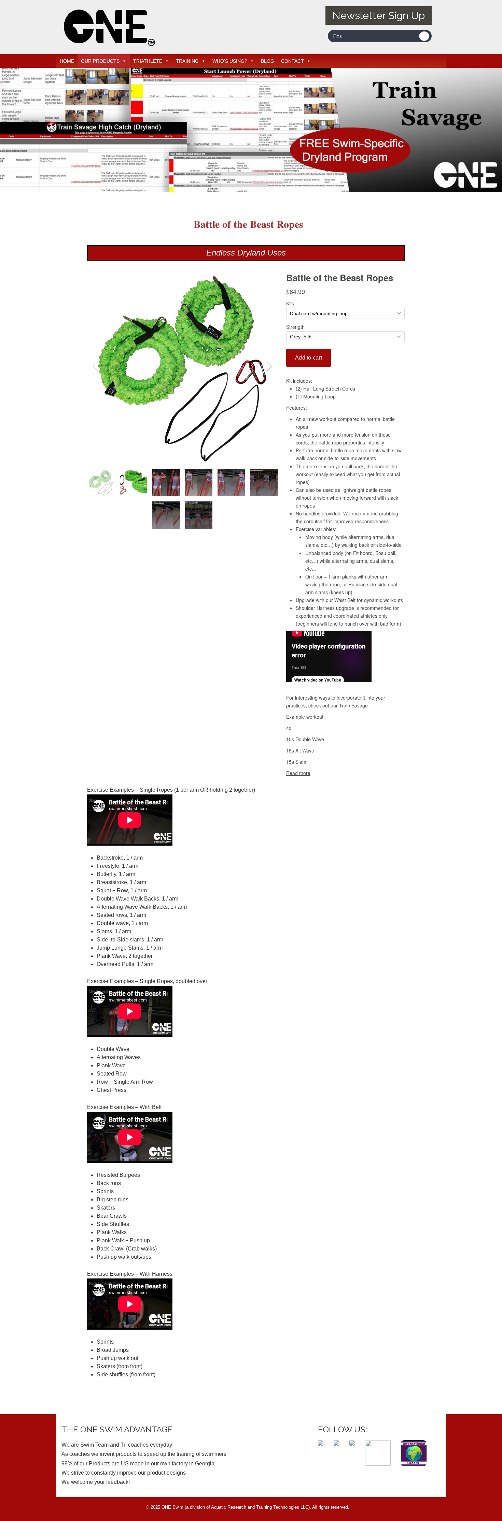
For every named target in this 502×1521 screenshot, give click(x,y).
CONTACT (292, 61)
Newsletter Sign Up (378, 15)
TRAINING (187, 61)
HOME (67, 61)
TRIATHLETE (147, 61)
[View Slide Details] (251, 190)
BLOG (267, 61)
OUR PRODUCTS (100, 61)
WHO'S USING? (229, 61)
